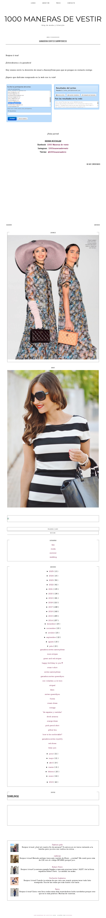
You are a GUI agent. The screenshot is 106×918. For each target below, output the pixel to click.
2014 (50, 620)
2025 (51, 571)
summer (53, 553)
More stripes (52, 654)
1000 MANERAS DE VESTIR (53, 18)
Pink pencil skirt (52, 725)
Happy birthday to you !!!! (52, 663)
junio (51, 754)
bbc (53, 545)
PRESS (58, 3)
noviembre (51, 628)
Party (57, 889)
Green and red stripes (52, 658)
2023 (51, 580)
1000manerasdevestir (58, 148)
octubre (51, 633)
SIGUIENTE (9, 225)
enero (51, 776)
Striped (52, 685)
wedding (53, 557)
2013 (51, 782)
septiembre (51, 637)
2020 (50, 594)
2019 (51, 598)
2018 (50, 602)
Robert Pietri (57, 867)
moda (53, 549)
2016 (51, 611)
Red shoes (52, 743)
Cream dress (52, 703)
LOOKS (33, 3)
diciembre (51, 624)
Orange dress (52, 721)
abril (51, 763)
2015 (50, 616)
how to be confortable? (52, 734)
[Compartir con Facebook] (47, 47)
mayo (51, 758)
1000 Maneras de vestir (58, 144)
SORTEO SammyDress (52, 672)
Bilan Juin (52, 748)
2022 (51, 585)
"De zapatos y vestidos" (52, 712)
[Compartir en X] (51, 47)
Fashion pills (57, 845)
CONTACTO (71, 3)
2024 (51, 576)
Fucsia (52, 699)
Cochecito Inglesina (57, 878)
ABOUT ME (46, 3)
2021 (51, 589)
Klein (52, 690)
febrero (51, 772)
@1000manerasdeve (57, 152)
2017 (51, 607)
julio (51, 646)
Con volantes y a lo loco (52, 681)
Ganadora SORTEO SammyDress (52, 650)
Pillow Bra (52, 730)
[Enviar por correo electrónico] (59, 47)
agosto (51, 642)
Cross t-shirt (52, 667)
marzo (51, 767)
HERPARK (69, 915)
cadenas (57, 856)
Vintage (52, 708)
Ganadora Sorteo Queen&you (52, 676)
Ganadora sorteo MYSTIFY (52, 739)
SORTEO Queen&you (52, 694)
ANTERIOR (97, 225)
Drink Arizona (52, 717)
